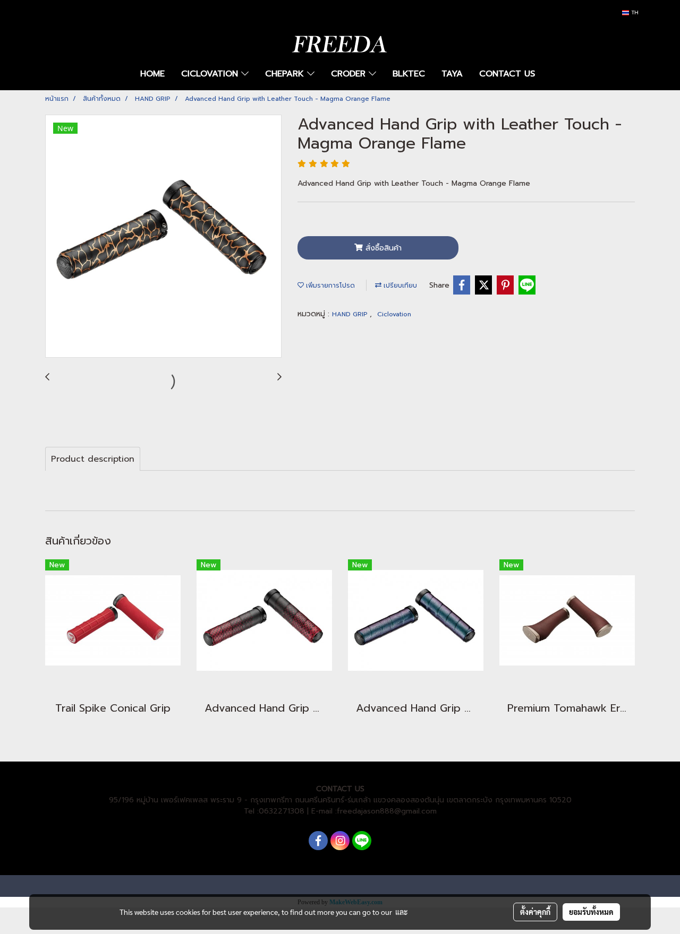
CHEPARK (286, 73)
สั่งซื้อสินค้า (382, 248)
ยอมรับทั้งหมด (591, 911)
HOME (152, 73)
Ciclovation (394, 314)
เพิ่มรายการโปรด (329, 285)
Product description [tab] (92, 459)
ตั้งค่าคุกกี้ (535, 911)
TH (634, 12)
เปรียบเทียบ (399, 285)
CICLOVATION (211, 73)
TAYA (452, 73)
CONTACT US (507, 73)
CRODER (350, 73)
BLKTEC (409, 73)
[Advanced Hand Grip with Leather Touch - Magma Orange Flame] (163, 236)
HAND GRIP (351, 314)
